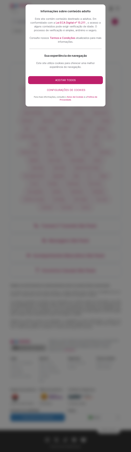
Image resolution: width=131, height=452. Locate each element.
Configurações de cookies (66, 90)
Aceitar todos (65, 80)
